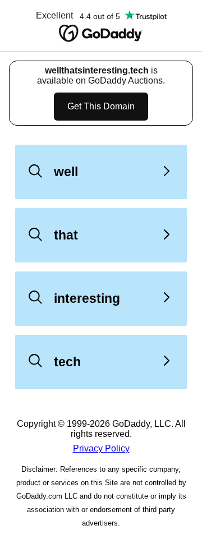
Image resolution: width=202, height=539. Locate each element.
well (66, 171)
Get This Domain (101, 106)
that (66, 235)
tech (67, 361)
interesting (87, 298)
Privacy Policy (101, 448)
